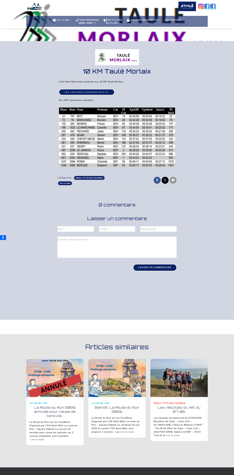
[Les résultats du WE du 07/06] (179, 377)
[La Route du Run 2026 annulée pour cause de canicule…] (55, 377)
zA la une (65, 183)
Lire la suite (37, 439)
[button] (70, 20)
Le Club (63, 20)
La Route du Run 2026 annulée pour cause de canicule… (55, 412)
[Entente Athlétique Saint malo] (35, 9)
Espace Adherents (145, 20)
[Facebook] (3, 237)
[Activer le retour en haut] (228, 469)
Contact (175, 20)
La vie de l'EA (38, 403)
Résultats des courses (89, 178)
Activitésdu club (114, 21)
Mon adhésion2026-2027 (88, 21)
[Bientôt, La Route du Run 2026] (117, 377)
